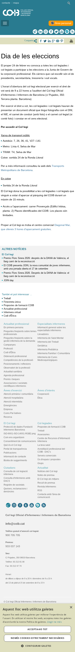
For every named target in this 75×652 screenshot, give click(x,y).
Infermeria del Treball (48, 342)
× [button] (71, 607)
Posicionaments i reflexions (17, 364)
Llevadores (43, 334)
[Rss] (72, 31)
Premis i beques (12, 379)
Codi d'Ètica (10, 315)
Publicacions (10, 452)
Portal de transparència (15, 449)
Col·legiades (45, 423)
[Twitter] (56, 31)
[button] (37, 646)
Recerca (8, 417)
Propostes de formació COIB (19, 305)
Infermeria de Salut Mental (51, 338)
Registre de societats (14, 485)
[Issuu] (67, 31)
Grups (41, 463)
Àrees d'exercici (13, 390)
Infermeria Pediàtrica (48, 349)
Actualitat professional (15, 308)
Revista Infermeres (47, 486)
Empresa (8, 409)
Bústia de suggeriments (15, 460)
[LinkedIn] (40, 31)
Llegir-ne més (54, 621)
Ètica (40, 398)
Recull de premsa (46, 483)
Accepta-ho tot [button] (37, 629)
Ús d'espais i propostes (49, 459)
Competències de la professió (18, 360)
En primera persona (13, 327)
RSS (40, 490)
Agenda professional (14, 375)
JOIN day (9, 280)
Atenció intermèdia (13, 401)
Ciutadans (9, 467)
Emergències (10, 405)
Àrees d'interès (46, 390)
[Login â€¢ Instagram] (46, 31)
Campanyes (10, 345)
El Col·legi (8, 254)
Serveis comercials (47, 455)
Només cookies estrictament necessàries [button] (37, 638)
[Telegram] (35, 31)
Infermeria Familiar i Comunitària (54, 353)
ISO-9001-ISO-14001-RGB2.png (20, 433)
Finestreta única (12, 301)
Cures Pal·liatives (12, 413)
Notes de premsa (46, 475)
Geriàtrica (42, 345)
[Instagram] (14, 505)
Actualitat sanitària (13, 371)
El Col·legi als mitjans (48, 479)
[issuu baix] (37, 505)
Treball (7, 298)
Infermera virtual (12, 312)
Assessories (44, 434)
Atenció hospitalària (13, 398)
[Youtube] (61, 31)
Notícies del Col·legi (48, 471)
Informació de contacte (15, 456)
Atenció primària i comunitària (18, 394)
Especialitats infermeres (51, 323)
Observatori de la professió (17, 367)
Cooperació (43, 394)
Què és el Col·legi (12, 445)
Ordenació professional (15, 356)
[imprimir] (71, 41)
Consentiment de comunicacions (20, 441)
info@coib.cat (15, 523)
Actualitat (43, 467)
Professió (8, 348)
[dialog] (37, 628)
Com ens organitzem (14, 437)
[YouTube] (31, 505)
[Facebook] (51, 31)
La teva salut (44, 445)
